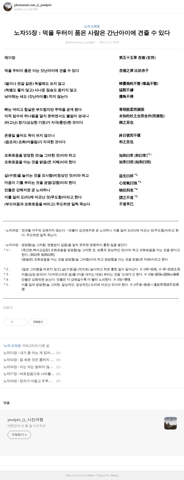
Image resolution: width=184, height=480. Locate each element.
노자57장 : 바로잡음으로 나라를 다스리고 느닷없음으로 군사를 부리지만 (29, 374)
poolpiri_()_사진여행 (25, 419)
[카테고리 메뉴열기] (176, 7)
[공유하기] (17, 322)
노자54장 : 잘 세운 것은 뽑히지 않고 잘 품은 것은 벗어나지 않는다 (29, 360)
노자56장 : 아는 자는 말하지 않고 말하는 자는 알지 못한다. (29, 367)
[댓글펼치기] (11, 402)
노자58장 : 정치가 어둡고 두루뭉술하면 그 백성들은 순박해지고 (29, 381)
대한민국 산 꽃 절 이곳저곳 (27, 425)
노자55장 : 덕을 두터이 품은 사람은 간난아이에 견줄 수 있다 (92, 33)
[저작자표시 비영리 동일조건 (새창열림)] (53, 322)
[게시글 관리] (22, 322)
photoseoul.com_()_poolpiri (32, 5)
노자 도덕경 (92, 26)
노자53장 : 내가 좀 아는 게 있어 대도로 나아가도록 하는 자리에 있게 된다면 (29, 353)
